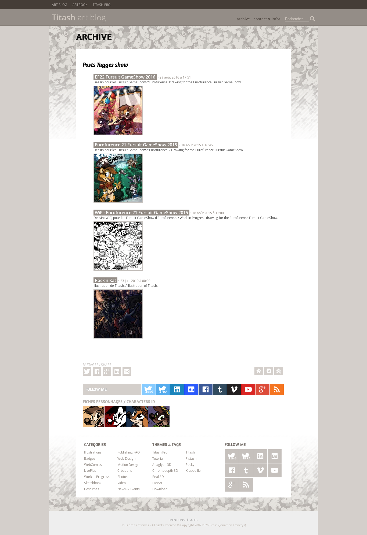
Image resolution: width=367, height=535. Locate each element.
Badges (89, 458)
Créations (124, 470)
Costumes (91, 489)
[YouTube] (248, 389)
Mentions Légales (183, 520)
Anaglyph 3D (161, 464)
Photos (122, 476)
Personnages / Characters (119, 401)
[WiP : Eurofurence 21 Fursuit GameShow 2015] (118, 272)
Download (159, 489)
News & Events (128, 489)
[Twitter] (87, 371)
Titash (93, 416)
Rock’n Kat (105, 280)
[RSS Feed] (277, 389)
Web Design (126, 458)
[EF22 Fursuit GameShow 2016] (118, 136)
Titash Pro (101, 4)
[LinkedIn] (177, 389)
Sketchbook (92, 483)
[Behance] (191, 389)
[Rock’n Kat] (118, 340)
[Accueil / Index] (258, 371)
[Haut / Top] (278, 371)
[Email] (127, 371)
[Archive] (268, 371)
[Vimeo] (234, 389)
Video (121, 483)
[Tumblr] (220, 389)
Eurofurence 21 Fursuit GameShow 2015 (136, 145)
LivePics (90, 470)
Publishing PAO (128, 452)
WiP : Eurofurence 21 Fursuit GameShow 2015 (141, 213)
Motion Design (128, 464)
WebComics (93, 464)
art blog (79, 17)
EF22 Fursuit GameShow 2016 (125, 77)
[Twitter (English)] (149, 389)
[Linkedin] (117, 371)
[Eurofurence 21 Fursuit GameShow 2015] (118, 204)
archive (243, 18)
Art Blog (59, 4)
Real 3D (158, 476)
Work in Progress (97, 476)
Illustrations (93, 452)
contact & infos (267, 18)
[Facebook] (97, 371)
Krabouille (159, 416)
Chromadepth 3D (165, 470)
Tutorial (158, 458)
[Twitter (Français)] (163, 389)
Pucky (137, 416)
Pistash (115, 416)
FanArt (157, 483)
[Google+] (107, 371)
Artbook (80, 4)
